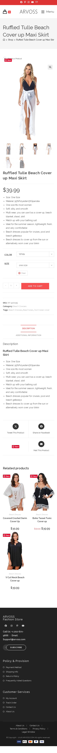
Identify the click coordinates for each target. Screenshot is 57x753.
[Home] (4, 40)
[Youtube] (23, 626)
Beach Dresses (19, 306)
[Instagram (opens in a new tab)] (28, 2)
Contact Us (11, 707)
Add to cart (35, 286)
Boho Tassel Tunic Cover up (42, 520)
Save (9, 60)
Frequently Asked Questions (18, 680)
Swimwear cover (42, 310)
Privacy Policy (39, 729)
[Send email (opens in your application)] (36, 2)
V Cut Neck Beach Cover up (15, 579)
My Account (11, 698)
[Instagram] (12, 626)
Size (6, 264)
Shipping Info (12, 672)
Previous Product (15, 59)
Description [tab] (28, 328)
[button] (50, 67)
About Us (10, 711)
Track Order (11, 703)
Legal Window (28, 732)
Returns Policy (12, 676)
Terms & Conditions (18, 729)
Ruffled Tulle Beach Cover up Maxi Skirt (35, 40)
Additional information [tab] (28, 335)
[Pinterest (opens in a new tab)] (25, 2)
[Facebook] (6, 626)
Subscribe (16, 647)
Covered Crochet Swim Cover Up (15, 520)
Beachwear (28, 310)
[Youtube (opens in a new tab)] (32, 2)
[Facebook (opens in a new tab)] (21, 2)
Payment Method (13, 667)
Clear (23, 273)
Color (8, 255)
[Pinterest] (17, 626)
